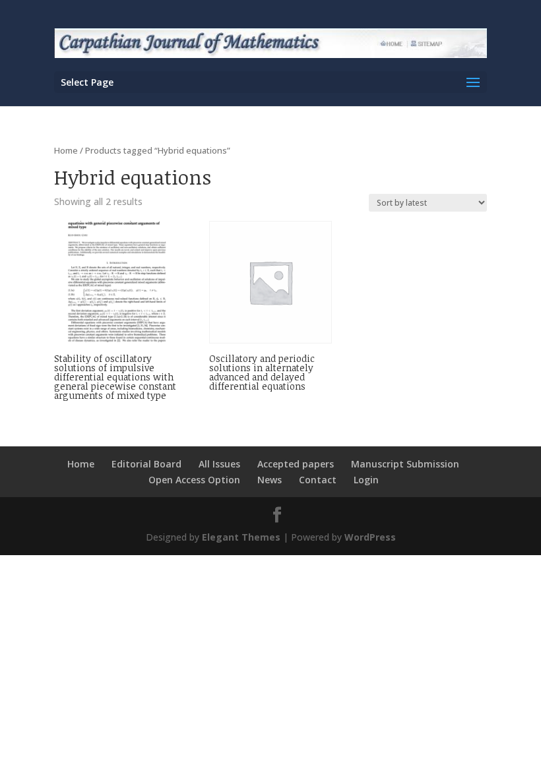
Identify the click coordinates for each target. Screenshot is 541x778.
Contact (317, 479)
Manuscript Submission (405, 464)
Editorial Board (146, 464)
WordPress (370, 537)
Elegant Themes (241, 537)
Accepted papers (295, 464)
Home (66, 150)
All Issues (219, 464)
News (269, 479)
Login (366, 479)
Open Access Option (194, 479)
